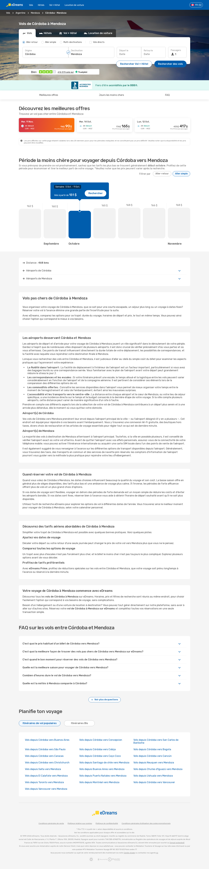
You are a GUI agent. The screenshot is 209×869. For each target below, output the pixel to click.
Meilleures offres (48, 95)
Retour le (148, 50)
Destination (77, 50)
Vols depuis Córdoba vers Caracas (44, 756)
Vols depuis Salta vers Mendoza (43, 769)
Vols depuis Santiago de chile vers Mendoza (104, 762)
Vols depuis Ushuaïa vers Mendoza (153, 775)
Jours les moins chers (111, 95)
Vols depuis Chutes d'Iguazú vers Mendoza (157, 769)
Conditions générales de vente (51, 823)
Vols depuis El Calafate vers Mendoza (46, 775)
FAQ (167, 95)
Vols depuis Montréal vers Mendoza (99, 782)
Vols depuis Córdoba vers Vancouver (154, 782)
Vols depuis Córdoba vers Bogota (152, 749)
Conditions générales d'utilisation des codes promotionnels (146, 823)
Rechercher (95, 193)
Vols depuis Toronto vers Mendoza (44, 782)
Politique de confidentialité (107, 823)
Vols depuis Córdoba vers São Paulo (45, 749)
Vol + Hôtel (54, 5)
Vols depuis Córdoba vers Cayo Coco (100, 756)
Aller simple (181, 173)
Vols (31, 5)
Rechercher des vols (170, 63)
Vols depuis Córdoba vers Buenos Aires (47, 739)
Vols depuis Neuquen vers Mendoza (153, 762)
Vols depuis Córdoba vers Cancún (152, 756)
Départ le (123, 50)
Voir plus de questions (106, 699)
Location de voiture (74, 5)
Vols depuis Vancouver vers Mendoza (46, 788)
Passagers (176, 50)
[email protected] (177, 843)
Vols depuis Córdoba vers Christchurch (47, 762)
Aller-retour (162, 173)
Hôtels (41, 5)
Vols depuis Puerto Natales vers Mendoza (102, 775)
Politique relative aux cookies (80, 823)
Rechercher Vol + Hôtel (134, 63)
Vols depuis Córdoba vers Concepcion (100, 739)
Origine (28, 50)
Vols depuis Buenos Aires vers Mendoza (101, 769)
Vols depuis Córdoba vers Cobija (97, 749)
